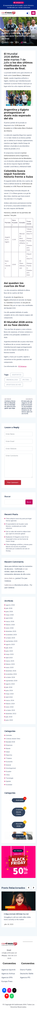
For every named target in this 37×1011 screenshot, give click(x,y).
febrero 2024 (10, 704)
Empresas (9, 745)
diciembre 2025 (11, 631)
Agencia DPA (7, 977)
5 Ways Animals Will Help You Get (16, 914)
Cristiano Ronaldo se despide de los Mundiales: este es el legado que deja (9, 404)
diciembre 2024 (11, 671)
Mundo (8, 748)
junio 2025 (9, 651)
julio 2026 (9, 608)
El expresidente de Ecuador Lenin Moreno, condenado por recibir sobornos (17, 526)
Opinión (8, 781)
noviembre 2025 (11, 635)
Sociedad (9, 785)
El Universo (22, 366)
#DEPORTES (16, 375)
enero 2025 (10, 667)
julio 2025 (9, 648)
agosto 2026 (10, 605)
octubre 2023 (10, 710)
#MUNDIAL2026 (12, 380)
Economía (9, 762)
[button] (33, 13)
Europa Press (6, 981)
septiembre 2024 (11, 681)
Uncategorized (11, 768)
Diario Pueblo (25, 970)
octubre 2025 (10, 638)
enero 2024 (10, 707)
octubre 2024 (10, 677)
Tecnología (9, 778)
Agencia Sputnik (8, 970)
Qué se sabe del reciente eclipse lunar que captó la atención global (19, 6)
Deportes (9, 755)
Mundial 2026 (10, 742)
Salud (8, 752)
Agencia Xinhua (8, 973)
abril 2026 (9, 618)
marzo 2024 (10, 700)
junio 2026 (9, 611)
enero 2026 (10, 628)
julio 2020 (9, 717)
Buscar (7, 496)
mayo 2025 (10, 654)
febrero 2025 (10, 664)
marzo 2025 (10, 661)
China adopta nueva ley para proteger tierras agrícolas (19, 520)
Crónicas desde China (13, 739)
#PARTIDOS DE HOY (13, 385)
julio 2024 (9, 687)
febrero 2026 (10, 625)
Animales (9, 735)
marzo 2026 (10, 621)
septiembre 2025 (11, 641)
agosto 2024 (10, 684)
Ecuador (8, 771)
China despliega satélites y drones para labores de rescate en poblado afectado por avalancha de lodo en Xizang (19, 548)
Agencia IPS (25, 977)
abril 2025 (9, 658)
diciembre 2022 (11, 713)
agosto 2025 (10, 644)
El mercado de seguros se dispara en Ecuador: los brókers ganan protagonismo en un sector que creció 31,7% (27, 407)
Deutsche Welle (26, 973)
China (8, 775)
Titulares (9, 758)
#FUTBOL (25, 380)
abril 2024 (9, 697)
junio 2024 (9, 690)
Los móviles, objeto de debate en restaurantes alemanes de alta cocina (17, 571)
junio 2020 (9, 720)
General (8, 765)
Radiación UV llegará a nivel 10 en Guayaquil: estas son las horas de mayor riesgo (17, 539)
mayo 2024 (10, 694)
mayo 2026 (10, 615)
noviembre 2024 (11, 674)
